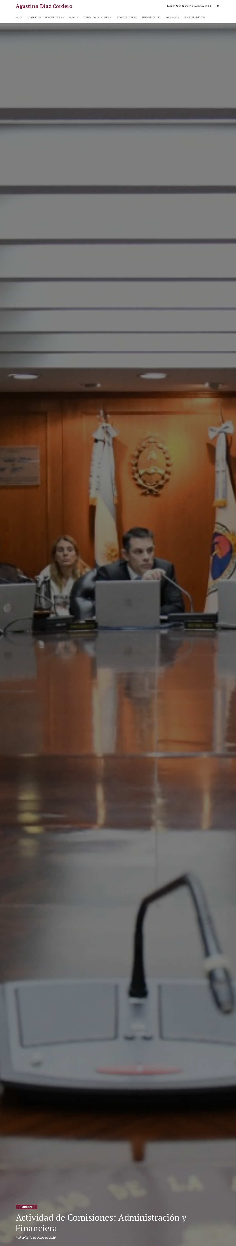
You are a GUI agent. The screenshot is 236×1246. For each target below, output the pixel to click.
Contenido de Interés (96, 17)
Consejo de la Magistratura (44, 17)
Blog (72, 17)
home (19, 17)
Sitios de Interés (126, 17)
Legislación (172, 17)
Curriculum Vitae (194, 17)
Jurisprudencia (150, 17)
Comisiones (26, 1207)
